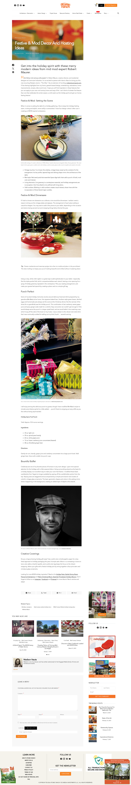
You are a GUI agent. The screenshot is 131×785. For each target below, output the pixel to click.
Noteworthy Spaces (107, 728)
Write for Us (29, 760)
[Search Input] (118, 13)
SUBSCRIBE (65, 774)
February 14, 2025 (106, 720)
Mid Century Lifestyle (20, 37)
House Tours (55, 640)
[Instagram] (18, 5)
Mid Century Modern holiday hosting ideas (64, 607)
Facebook (45, 579)
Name (19, 714)
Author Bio (15, 669)
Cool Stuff (66, 640)
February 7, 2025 (107, 739)
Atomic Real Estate (77, 13)
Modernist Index (104, 595)
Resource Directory (65, 13)
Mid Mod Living (23, 642)
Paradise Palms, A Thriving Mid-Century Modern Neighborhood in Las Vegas (47, 646)
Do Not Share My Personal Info (29, 777)
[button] (46, 654)
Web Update (28, 774)
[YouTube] (23, 5)
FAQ (29, 779)
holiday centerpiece (27, 607)
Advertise (29, 763)
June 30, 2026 (23, 650)
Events (88, 13)
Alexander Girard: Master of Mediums (102, 600)
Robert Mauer (26, 609)
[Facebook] (15, 5)
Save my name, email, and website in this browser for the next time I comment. (38, 722)
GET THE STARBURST (102, 696)
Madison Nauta (30, 659)
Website (62, 714)
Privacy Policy (28, 770)
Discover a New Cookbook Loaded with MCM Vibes (72, 644)
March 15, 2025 (72, 648)
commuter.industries (66, 548)
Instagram (38, 579)
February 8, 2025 (107, 730)
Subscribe (29, 765)
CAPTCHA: (21, 728)
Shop (105, 13)
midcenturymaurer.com (73, 83)
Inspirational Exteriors (106, 737)
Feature (97, 595)
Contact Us (28, 767)
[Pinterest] (21, 5)
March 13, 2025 (107, 712)
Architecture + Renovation (26, 13)
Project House (53, 13)
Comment (20, 693)
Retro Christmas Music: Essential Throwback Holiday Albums (57, 577)
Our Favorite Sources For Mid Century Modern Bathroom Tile (107, 708)
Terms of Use (29, 772)
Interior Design (41, 13)
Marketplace (98, 13)
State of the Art (106, 718)
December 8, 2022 (19, 53)
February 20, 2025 (102, 605)
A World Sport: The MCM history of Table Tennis (23, 646)
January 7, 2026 (48, 651)
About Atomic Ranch (28, 758)
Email (41, 714)
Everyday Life (16, 640)
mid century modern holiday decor (43, 607)
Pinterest (53, 579)
